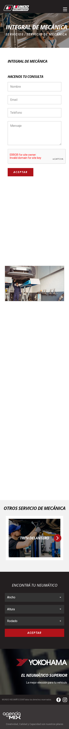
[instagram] (65, 700)
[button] (57, 538)
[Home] (16, 8)
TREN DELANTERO (34, 538)
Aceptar (20, 172)
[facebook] (58, 700)
